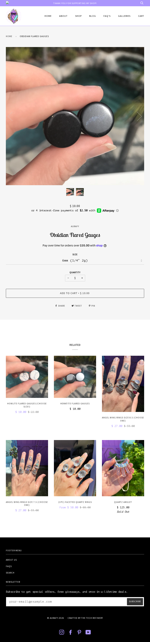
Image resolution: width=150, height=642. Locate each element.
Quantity (75, 272)
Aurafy (75, 226)
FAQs (9, 566)
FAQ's (107, 15)
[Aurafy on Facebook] (70, 633)
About (63, 15)
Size (75, 254)
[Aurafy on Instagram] (61, 633)
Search (10, 572)
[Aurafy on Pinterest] (79, 633)
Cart (141, 15)
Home (48, 15)
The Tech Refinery (92, 618)
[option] (75, 116)
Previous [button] (12, 116)
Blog (92, 15)
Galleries (124, 15)
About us (11, 559)
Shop (78, 15)
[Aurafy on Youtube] (88, 633)
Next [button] (137, 116)
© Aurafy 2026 (55, 618)
